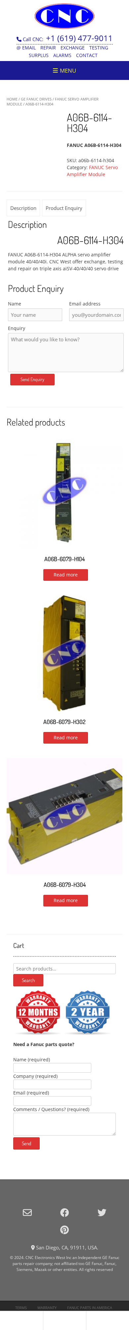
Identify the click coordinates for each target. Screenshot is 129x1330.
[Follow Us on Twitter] (102, 1212)
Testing (98, 47)
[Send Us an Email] (27, 1212)
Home (12, 99)
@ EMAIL (26, 47)
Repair (48, 47)
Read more (66, 574)
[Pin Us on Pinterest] (64, 1229)
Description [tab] (23, 208)
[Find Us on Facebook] (64, 1212)
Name (14, 303)
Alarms (62, 55)
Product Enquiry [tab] (64, 208)
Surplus (39, 55)
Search (28, 980)
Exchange (73, 47)
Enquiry (16, 328)
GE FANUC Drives (36, 99)
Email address (85, 303)
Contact (87, 55)
